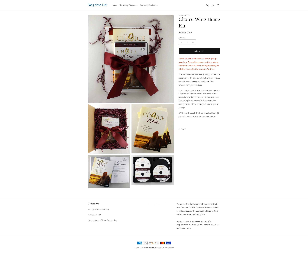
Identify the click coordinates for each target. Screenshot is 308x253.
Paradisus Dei (144, 247)
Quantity (182, 38)
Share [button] (183, 129)
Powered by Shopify (156, 247)
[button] (128, 5)
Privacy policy (169, 247)
